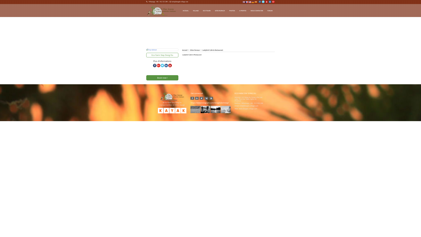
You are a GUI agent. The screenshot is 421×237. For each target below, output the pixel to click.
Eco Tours (207, 11)
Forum (270, 11)
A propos (242, 11)
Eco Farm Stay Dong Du (162, 55)
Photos (232, 11)
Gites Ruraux (220, 11)
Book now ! (162, 77)
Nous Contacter (257, 11)
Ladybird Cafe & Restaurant (212, 50)
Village (196, 11)
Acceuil (186, 11)
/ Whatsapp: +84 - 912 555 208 (158, 2)
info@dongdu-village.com (180, 2)
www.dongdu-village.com (248, 109)
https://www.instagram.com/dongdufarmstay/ (210, 103)
